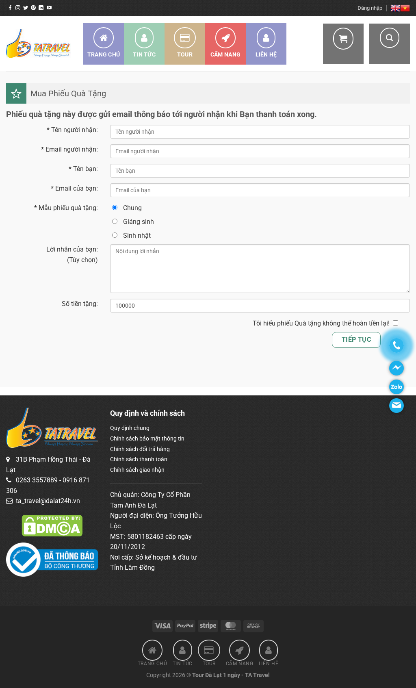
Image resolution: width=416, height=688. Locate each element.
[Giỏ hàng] (343, 44)
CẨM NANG (225, 54)
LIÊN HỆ (266, 54)
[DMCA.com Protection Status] (52, 525)
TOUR (185, 54)
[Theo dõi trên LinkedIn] (41, 8)
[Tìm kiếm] (389, 44)
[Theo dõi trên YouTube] (49, 8)
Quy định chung (130, 428)
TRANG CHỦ (103, 54)
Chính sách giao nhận (137, 470)
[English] (395, 8)
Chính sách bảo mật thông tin (147, 438)
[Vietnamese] (405, 8)
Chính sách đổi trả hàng (140, 449)
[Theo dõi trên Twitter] (25, 8)
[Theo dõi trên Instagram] (17, 8)
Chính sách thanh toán (138, 459)
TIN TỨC (144, 54)
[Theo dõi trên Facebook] (10, 8)
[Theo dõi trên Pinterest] (33, 8)
